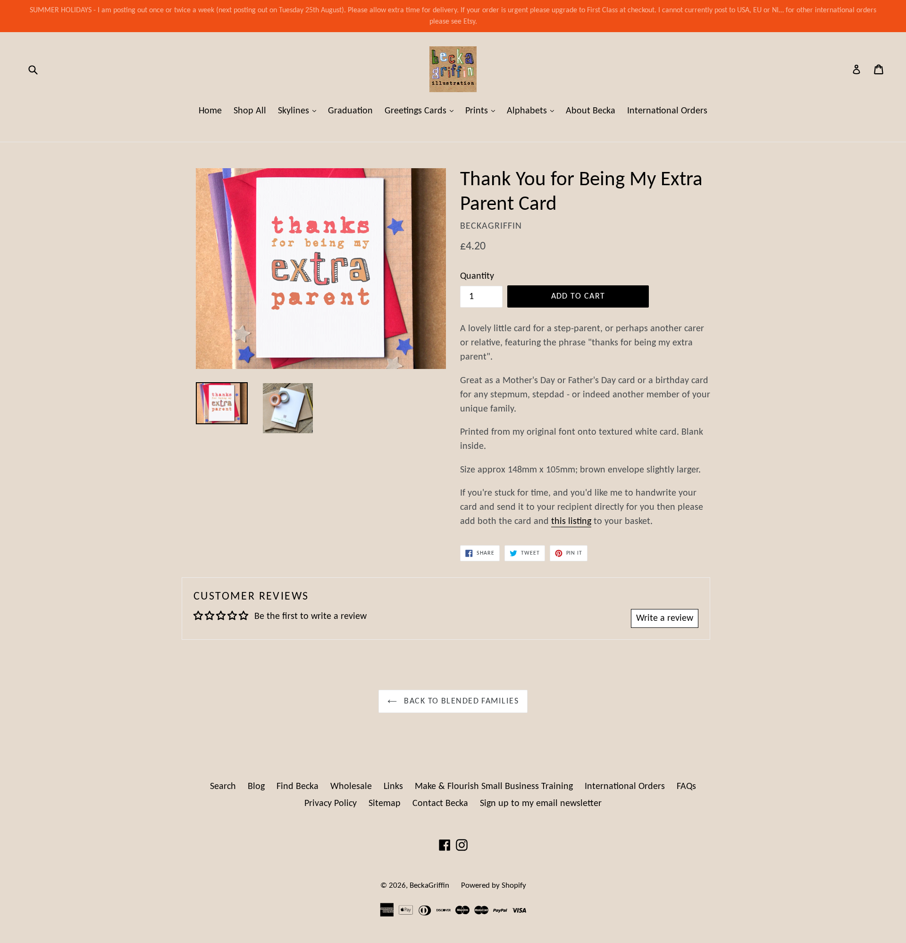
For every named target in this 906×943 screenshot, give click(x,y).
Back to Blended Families (460, 701)
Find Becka (298, 786)
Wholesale (351, 786)
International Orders (667, 111)
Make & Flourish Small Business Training (494, 786)
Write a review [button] (664, 618)
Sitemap (385, 803)
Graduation (350, 111)
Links (393, 786)
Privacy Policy (330, 803)
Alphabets (533, 111)
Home (210, 111)
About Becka (590, 111)
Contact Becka (440, 803)
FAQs (686, 786)
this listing (571, 521)
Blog (256, 786)
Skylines (299, 111)
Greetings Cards (421, 111)
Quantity (477, 276)
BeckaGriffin (429, 886)
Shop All (250, 111)
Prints (482, 111)
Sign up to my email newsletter (541, 803)
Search (223, 786)
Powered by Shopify (493, 886)
